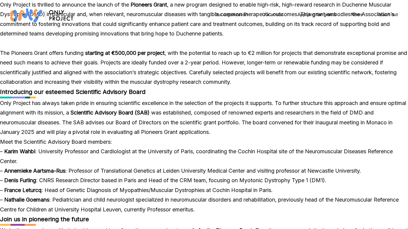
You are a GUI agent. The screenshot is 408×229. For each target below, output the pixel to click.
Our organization (231, 14)
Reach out (387, 14)
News (357, 14)
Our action (272, 14)
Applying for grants (316, 14)
